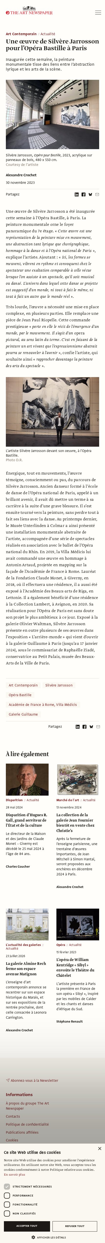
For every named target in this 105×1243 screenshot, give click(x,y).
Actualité (48, 34)
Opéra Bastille (20, 695)
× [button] (99, 1149)
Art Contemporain (21, 34)
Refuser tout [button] (74, 1226)
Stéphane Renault (69, 1021)
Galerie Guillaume (23, 714)
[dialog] (52, 1193)
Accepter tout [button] (26, 1226)
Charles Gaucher (18, 866)
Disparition (14, 800)
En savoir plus (14, 1174)
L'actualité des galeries (23, 945)
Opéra (60, 945)
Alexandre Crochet (21, 175)
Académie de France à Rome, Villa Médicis (43, 704)
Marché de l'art (67, 800)
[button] (50, 1237)
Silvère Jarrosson (59, 685)
